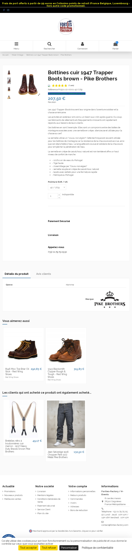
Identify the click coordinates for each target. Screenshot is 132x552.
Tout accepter (28, 547)
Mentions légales (45, 495)
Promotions (9, 491)
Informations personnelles (82, 491)
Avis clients (43, 273)
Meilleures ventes (12, 499)
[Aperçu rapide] (23, 365)
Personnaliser (69, 547)
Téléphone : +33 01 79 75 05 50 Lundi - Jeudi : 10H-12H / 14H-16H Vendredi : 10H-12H (115, 514)
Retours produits (78, 495)
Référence (53, 89)
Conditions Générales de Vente (48, 500)
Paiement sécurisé (46, 506)
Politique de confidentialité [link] (97, 547)
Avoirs (73, 503)
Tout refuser (49, 547)
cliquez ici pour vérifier (92, 531)
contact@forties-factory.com (114, 525)
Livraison (41, 491)
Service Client (43, 509)
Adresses (74, 506)
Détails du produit (16, 273)
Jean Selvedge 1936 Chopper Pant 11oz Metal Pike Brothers (58, 455)
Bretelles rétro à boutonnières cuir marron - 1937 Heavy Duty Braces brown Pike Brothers (17, 446)
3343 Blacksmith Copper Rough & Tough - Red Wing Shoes (57, 373)
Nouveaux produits (13, 495)
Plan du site (42, 513)
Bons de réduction (79, 510)
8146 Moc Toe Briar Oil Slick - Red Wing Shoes (17, 372)
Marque (89, 299)
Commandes (76, 499)
